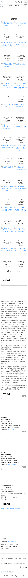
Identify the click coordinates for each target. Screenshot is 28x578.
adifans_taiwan (12, 541)
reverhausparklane (13, 464)
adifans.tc (10, 499)
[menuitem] (8, 271)
